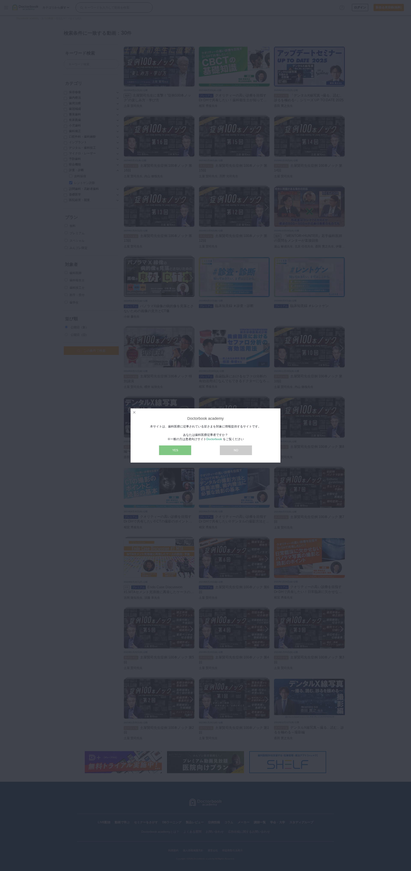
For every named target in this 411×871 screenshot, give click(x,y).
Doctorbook (214, 439)
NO (236, 450)
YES (175, 450)
